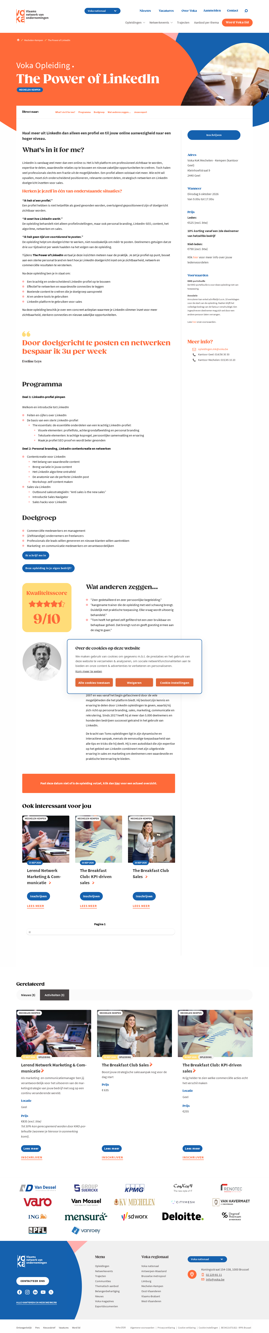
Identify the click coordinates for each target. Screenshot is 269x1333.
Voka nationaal (150, 1266)
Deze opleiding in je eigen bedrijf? (48, 568)
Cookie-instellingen (174, 682)
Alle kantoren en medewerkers (36, 1302)
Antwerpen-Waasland (154, 1271)
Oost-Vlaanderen (151, 1291)
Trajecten (183, 22)
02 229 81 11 (214, 1275)
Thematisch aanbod (107, 1286)
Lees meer (35, 906)
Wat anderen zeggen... (119, 112)
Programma (84, 112)
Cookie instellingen (208, 1327)
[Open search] (248, 11)
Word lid (76, 1327)
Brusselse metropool (153, 1276)
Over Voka (189, 11)
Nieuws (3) (28, 995)
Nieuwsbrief (49, 1327)
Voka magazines (104, 1301)
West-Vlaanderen (151, 1301)
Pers (37, 1327)
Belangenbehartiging (107, 1291)
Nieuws (145, 11)
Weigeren (134, 682)
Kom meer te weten (88, 671)
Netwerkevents (159, 22)
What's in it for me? (65, 112)
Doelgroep (99, 112)
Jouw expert (140, 112)
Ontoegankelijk (24, 1327)
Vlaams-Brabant (150, 1296)
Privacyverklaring (166, 1327)
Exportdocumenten (106, 1306)
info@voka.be (215, 1279)
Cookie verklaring (187, 1327)
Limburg (146, 1281)
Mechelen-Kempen (152, 1286)
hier (195, 257)
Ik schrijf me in (35, 555)
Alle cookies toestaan (94, 682)
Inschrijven (31, 1157)
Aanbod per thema (206, 22)
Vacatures (166, 11)
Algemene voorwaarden (142, 1327)
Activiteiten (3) (54, 995)
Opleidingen (133, 22)
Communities (103, 1281)
